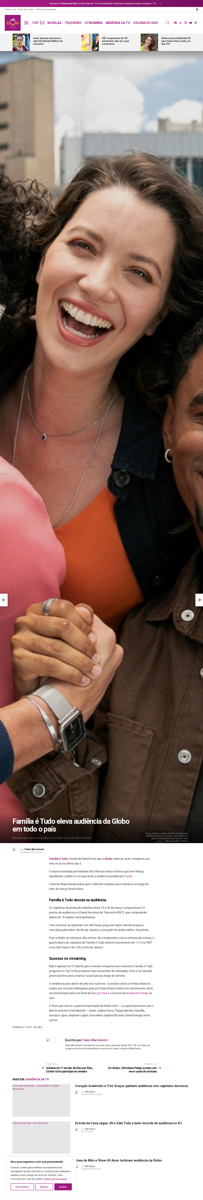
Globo (108, 858)
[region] (41, 1175)
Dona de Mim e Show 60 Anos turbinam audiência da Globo (118, 1160)
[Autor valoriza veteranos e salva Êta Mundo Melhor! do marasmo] (21, 42)
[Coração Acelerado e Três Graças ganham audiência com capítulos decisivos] (41, 1100)
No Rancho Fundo (137, 993)
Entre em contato (26, 9)
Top (38, 22)
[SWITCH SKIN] (197, 9)
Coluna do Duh (145, 23)
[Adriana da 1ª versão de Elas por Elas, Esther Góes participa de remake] (4, 600)
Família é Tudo (58, 858)
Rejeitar (44, 1187)
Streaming (94, 23)
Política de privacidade (55, 1179)
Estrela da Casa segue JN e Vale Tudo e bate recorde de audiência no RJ (128, 1123)
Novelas (54, 23)
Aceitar (63, 1187)
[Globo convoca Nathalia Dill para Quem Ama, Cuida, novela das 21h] (149, 42)
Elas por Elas (99, 993)
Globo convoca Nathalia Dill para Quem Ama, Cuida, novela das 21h (177, 41)
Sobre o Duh (10, 9)
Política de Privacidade (46, 9)
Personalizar (22, 1187)
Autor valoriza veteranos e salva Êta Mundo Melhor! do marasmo (48, 41)
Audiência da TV (37, 1079)
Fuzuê (128, 876)
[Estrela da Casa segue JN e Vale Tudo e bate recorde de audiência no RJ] (41, 1137)
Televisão (73, 23)
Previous (14, 42)
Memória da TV (118, 23)
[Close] (73, 1159)
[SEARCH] (168, 23)
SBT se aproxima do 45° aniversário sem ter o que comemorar (115, 41)
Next (188, 42)
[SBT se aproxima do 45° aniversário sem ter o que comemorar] (90, 42)
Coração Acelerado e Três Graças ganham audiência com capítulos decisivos (131, 1086)
